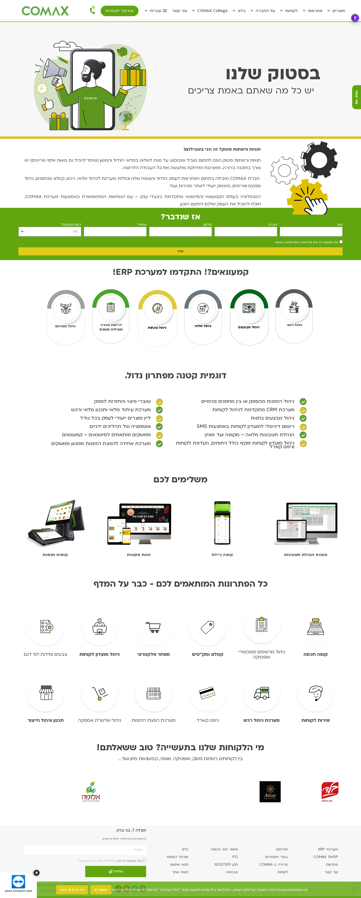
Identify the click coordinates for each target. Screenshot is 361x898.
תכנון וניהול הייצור (46, 720)
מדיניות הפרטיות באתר (293, 242)
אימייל (142, 225)
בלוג (242, 10)
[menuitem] (155, 10)
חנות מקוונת (139, 554)
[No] (353, 889)
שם (340, 225)
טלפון (208, 225)
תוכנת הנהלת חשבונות (306, 554)
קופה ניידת (222, 554)
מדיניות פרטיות (72, 889)
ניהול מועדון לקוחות (99, 654)
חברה (272, 225)
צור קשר (179, 10)
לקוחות (291, 10)
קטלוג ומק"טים (207, 654)
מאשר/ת (101, 889)
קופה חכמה (316, 654)
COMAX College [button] (212, 10)
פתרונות (315, 10)
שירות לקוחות (315, 720)
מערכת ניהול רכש (261, 720)
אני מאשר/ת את (306, 242)
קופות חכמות (55, 554)
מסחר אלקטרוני (153, 654)
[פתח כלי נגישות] (355, 18)
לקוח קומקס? (71, 225)
